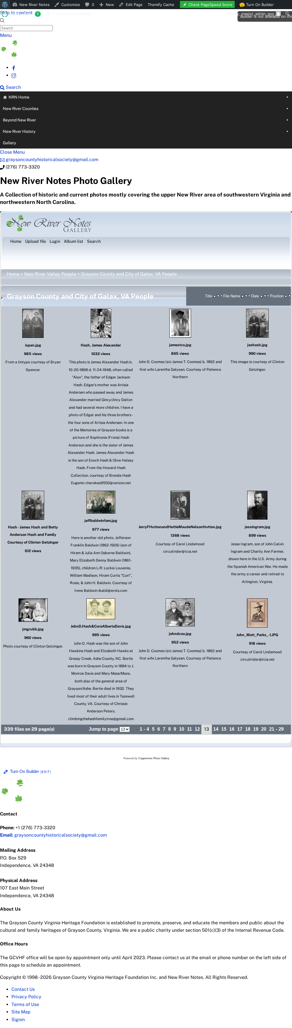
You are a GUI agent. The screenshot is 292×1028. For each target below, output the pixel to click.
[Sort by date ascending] (261, 295)
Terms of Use (25, 1004)
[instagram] (13, 75)
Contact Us (23, 989)
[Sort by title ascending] (214, 295)
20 (263, 729)
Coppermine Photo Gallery (153, 758)
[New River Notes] (43, 55)
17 (239, 729)
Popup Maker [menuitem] (23, 13)
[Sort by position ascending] (286, 295)
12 (197, 729)
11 (189, 729)
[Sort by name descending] (246, 295)
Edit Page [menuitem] (134, 4)
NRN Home (19, 97)
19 (255, 729)
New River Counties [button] (20, 108)
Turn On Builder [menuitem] (258, 5)
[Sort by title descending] (218, 295)
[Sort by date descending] (265, 295)
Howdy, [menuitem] (250, 13)
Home (13, 274)
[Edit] (45, 771)
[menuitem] (5, 4)
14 (215, 729)
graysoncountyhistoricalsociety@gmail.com (53, 835)
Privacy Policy (26, 996)
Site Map (21, 1012)
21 (271, 729)
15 (223, 729)
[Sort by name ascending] (242, 295)
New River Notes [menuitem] (34, 4)
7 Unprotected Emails (71, 13)
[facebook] (13, 67)
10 (181, 729)
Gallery (9, 143)
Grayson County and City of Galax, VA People (129, 274)
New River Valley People (50, 274)
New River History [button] (19, 131)
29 (281, 729)
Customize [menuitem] (70, 4)
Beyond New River (19, 120)
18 (247, 729)
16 (231, 729)
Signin (18, 1019)
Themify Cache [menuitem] (161, 4)
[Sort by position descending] (289, 295)
